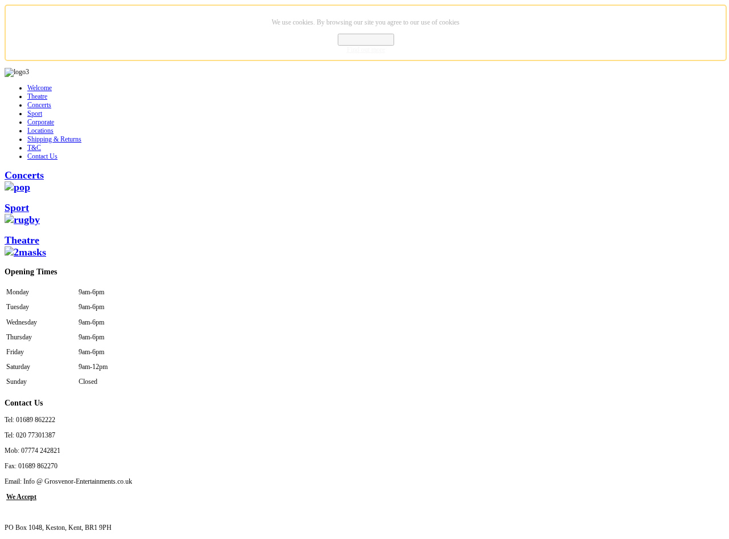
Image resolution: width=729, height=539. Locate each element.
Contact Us (42, 156)
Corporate (40, 122)
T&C (34, 148)
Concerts (39, 105)
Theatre (37, 96)
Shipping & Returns (54, 139)
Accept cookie (366, 39)
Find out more (366, 50)
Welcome (39, 88)
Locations (40, 131)
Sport (34, 113)
